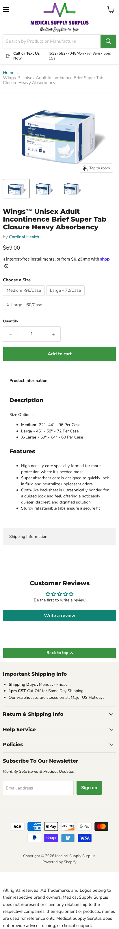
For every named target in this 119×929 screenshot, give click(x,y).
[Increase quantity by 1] (53, 333)
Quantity (10, 321)
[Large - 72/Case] (66, 297)
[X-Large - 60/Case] (25, 311)
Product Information (28, 380)
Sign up (89, 788)
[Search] (108, 41)
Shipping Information (28, 536)
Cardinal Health (24, 237)
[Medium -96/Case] (24, 297)
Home (8, 72)
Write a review (59, 615)
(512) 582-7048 (63, 53)
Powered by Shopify (59, 862)
